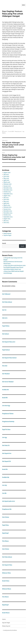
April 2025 (6, 203)
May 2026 (6, 178)
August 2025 (7, 195)
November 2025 (8, 190)
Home (4, 619)
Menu (23, 5)
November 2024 (8, 213)
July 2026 (6, 174)
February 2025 (7, 207)
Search (4, 243)
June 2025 (6, 199)
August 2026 (7, 172)
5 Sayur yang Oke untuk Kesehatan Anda (14, 265)
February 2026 (7, 184)
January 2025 (7, 209)
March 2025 (7, 205)
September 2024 (8, 216)
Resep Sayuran (18, 131)
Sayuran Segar (7, 235)
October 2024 (7, 215)
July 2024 (6, 220)
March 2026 (7, 182)
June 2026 (6, 176)
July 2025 (6, 197)
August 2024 (7, 218)
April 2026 (6, 180)
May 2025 (6, 201)
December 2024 (8, 211)
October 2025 (7, 191)
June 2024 (6, 222)
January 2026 (7, 186)
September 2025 (8, 193)
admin (5, 131)
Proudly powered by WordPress (10, 630)
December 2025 (8, 188)
